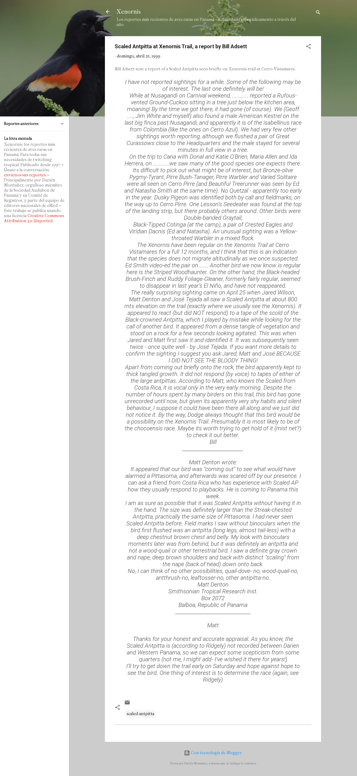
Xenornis (129, 11)
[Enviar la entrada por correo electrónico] (127, 704)
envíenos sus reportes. (25, 175)
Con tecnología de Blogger (216, 752)
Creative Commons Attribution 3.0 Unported (34, 218)
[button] (308, 47)
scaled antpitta (140, 713)
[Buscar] (318, 13)
